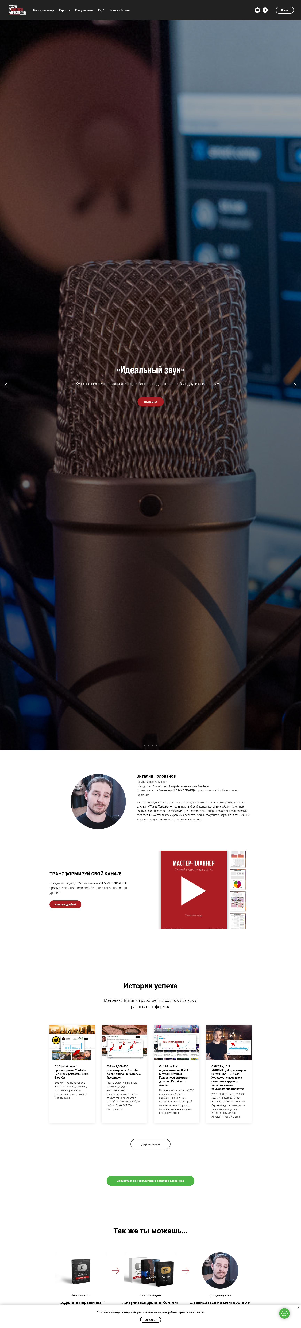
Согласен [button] (150, 1319)
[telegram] (265, 10)
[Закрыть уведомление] (298, 1307)
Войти (284, 10)
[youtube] (257, 10)
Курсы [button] (63, 10)
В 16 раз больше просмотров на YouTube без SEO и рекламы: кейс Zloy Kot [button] (71, 1071)
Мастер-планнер (43, 10)
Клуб (101, 10)
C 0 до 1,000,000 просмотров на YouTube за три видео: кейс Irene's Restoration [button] (124, 1071)
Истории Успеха (120, 10)
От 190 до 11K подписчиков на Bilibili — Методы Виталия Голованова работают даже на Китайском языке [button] (175, 1075)
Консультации (84, 10)
